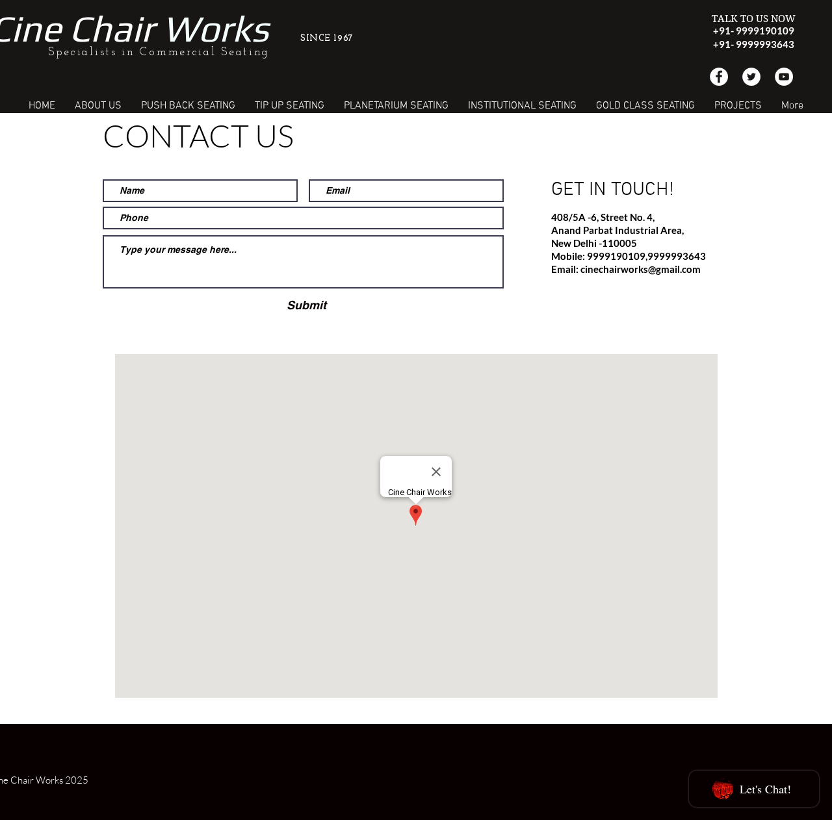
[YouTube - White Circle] (784, 77)
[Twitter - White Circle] (751, 77)
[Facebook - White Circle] (719, 77)
